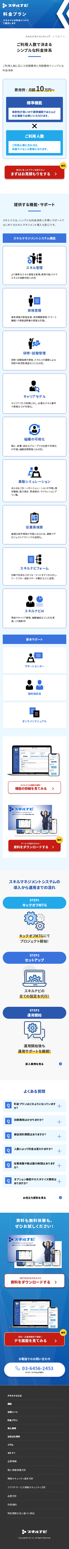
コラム (10, 1444)
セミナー (12, 1452)
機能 (10, 1403)
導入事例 (12, 1428)
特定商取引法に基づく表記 (21, 1513)
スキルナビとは (15, 1395)
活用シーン (13, 1411)
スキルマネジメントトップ (38, 36)
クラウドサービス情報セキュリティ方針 (27, 1487)
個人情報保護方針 (17, 1470)
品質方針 (12, 1496)
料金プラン (13, 1420)
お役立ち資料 (14, 1436)
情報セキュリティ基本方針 (21, 1478)
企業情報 (12, 1461)
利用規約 (12, 1504)
